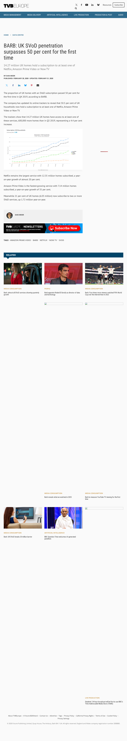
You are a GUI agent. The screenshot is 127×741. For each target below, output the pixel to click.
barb (35, 240)
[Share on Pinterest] (32, 85)
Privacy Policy (69, 716)
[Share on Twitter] (7, 85)
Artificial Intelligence (57, 15)
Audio (120, 15)
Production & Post (103, 15)
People (47, 289)
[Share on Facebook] (13, 85)
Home (6, 35)
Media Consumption (13, 289)
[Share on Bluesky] (25, 85)
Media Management (12, 15)
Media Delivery (34, 15)
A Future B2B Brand (30, 716)
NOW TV (53, 240)
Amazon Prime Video (20, 240)
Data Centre (18, 35)
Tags (60, 716)
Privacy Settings (63, 718)
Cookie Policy (112, 716)
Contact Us (44, 716)
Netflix (43, 240)
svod (61, 240)
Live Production (81, 15)
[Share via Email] (38, 85)
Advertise (53, 716)
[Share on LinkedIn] (19, 85)
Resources (107, 5)
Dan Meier (10, 76)
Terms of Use (100, 716)
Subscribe (118, 5)
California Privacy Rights (85, 716)
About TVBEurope (14, 716)
